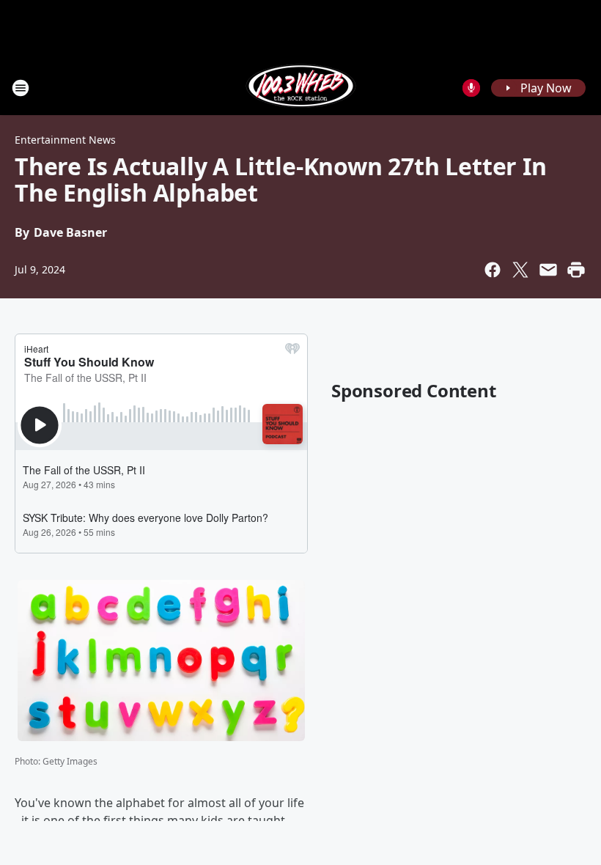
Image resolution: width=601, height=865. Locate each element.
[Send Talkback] (471, 88)
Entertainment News (65, 140)
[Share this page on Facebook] (492, 270)
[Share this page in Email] (548, 270)
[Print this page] (576, 270)
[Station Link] (301, 87)
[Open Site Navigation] (20, 88)
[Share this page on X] (520, 270)
